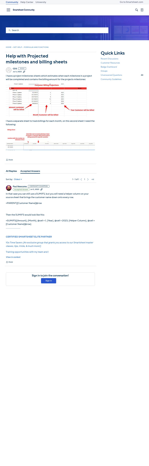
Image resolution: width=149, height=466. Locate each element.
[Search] (136, 10)
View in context (13, 257)
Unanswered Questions (122, 75)
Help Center (26, 2)
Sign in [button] (49, 280)
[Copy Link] (24, 71)
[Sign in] (141, 10)
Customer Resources (110, 62)
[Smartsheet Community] (24, 10)
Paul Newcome (20, 186)
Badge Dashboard (109, 67)
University (41, 2)
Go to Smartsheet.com (131, 2)
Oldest (17, 179)
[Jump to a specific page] (92, 179)
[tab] (11, 171)
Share (9, 160)
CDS (15, 68)
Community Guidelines (111, 79)
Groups (104, 71)
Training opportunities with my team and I (27, 252)
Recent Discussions (109, 58)
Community (12, 2)
